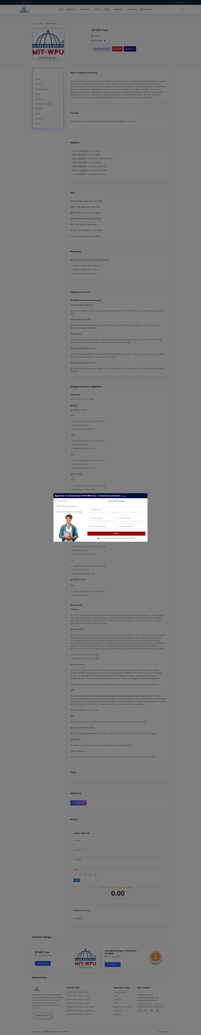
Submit (116, 534)
